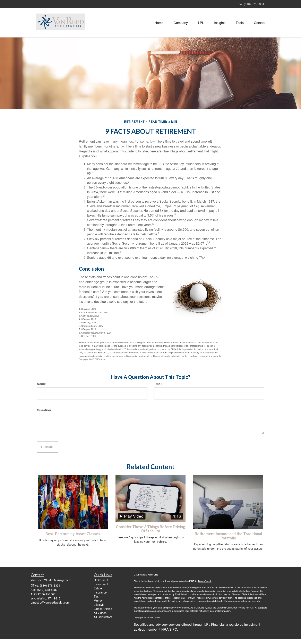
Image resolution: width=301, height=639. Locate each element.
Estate (98, 588)
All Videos (100, 613)
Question (44, 410)
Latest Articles (103, 609)
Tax (96, 596)
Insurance (100, 592)
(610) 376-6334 (254, 4)
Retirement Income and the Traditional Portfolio (228, 535)
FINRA (163, 629)
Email (158, 384)
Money (98, 600)
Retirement (101, 580)
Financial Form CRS (148, 574)
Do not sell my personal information (212, 610)
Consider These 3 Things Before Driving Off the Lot (150, 528)
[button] (181, 22)
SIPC (173, 629)
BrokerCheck (205, 581)
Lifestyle (99, 605)
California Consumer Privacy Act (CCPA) (237, 607)
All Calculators (103, 617)
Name (41, 384)
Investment (101, 584)
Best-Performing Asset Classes (72, 533)
